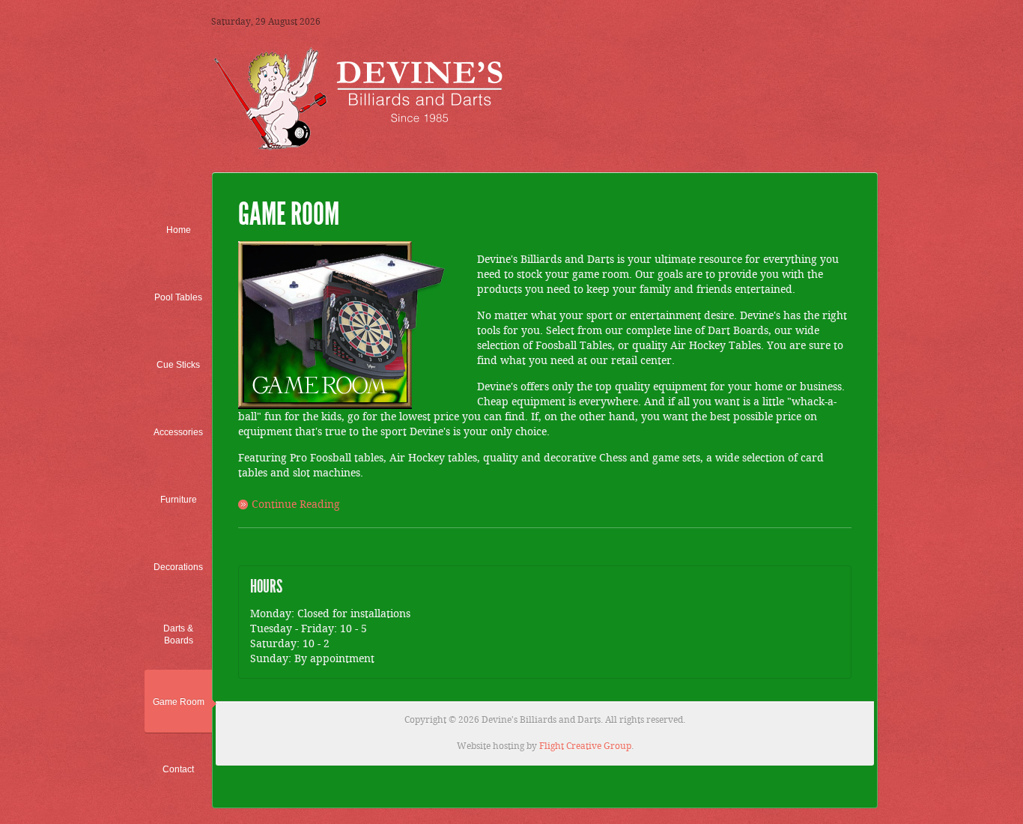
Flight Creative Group (585, 746)
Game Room (288, 214)
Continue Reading (296, 505)
